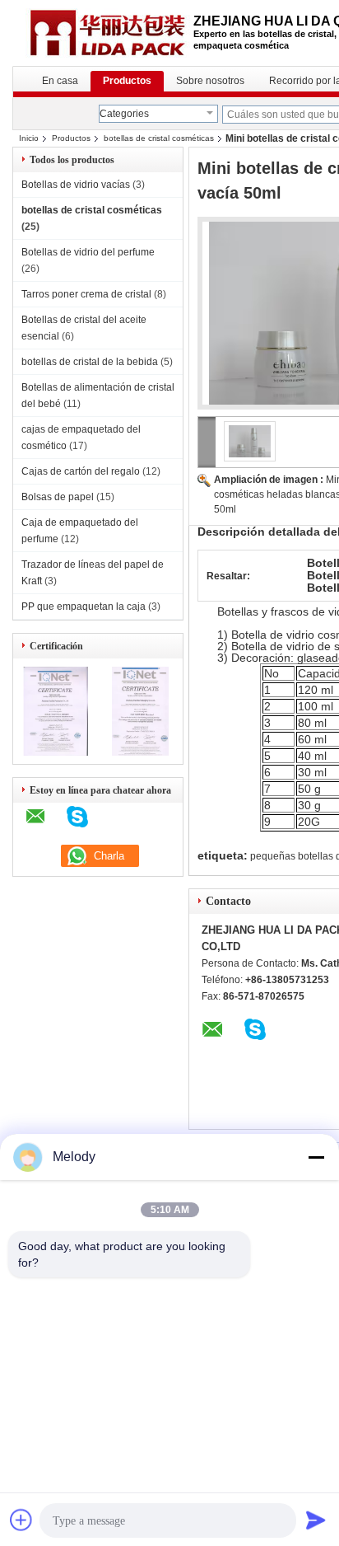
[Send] (316, 1519)
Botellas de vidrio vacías (75, 184)
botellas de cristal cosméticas (159, 138)
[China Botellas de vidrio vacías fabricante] (102, 33)
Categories (124, 113)
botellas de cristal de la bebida (89, 362)
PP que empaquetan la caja (83, 606)
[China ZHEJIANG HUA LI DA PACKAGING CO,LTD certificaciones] (55, 752)
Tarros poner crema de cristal (86, 294)
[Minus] (316, 1157)
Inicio (29, 138)
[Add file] (21, 1519)
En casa (60, 81)
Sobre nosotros (210, 81)
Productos (127, 81)
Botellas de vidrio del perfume (88, 252)
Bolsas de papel (57, 497)
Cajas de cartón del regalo (80, 471)
